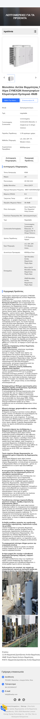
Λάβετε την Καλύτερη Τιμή (13, 100)
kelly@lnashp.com (11, 694)
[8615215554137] (19, 700)
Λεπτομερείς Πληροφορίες (10, 159)
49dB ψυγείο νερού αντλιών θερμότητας (17, 657)
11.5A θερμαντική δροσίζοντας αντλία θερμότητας (21, 655)
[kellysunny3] (23, 700)
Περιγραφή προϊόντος (29, 159)
